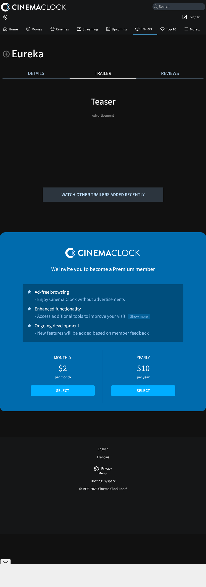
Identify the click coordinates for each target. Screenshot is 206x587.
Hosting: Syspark (103, 481)
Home (13, 29)
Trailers (146, 29)
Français (103, 457)
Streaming (90, 29)
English (103, 449)
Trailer (103, 73)
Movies (37, 29)
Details (36, 73)
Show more (139, 316)
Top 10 (171, 29)
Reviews (170, 73)
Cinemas (62, 29)
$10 (143, 374)
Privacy (106, 468)
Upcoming (119, 29)
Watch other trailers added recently (103, 195)
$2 (62, 374)
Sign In (194, 17)
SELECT (62, 390)
